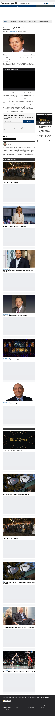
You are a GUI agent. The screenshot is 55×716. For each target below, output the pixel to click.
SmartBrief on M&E (22, 21)
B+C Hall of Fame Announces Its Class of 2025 (45, 127)
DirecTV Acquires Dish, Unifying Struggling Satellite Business (44, 131)
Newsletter (33, 54)
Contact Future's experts (19, 705)
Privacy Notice (6, 127)
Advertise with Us (31, 707)
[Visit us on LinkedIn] (47, 3)
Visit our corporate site (45, 697)
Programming (22, 6)
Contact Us (42, 707)
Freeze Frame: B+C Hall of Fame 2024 (45, 141)
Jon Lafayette (6, 31)
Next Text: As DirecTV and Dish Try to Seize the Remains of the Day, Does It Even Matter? (45, 136)
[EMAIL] (10, 144)
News (6, 6)
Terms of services (16, 126)
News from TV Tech (32, 21)
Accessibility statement (7, 707)
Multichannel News (26, 0)
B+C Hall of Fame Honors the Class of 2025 (44, 123)
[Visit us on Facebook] (44, 3)
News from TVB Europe (43, 21)
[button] (52, 3)
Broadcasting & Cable (13, 31)
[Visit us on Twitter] (46, 3)
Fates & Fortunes (6, 138)
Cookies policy (42, 705)
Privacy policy (30, 705)
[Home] (2, 6)
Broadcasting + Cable (17, 0)
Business (13, 138)
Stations (10, 6)
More (32, 6)
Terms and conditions (7, 705)
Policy (28, 6)
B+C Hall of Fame (13, 21)
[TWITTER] (9, 144)
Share (5, 54)
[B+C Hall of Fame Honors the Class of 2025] (44, 120)
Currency (16, 6)
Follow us (27, 54)
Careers (16, 707)
